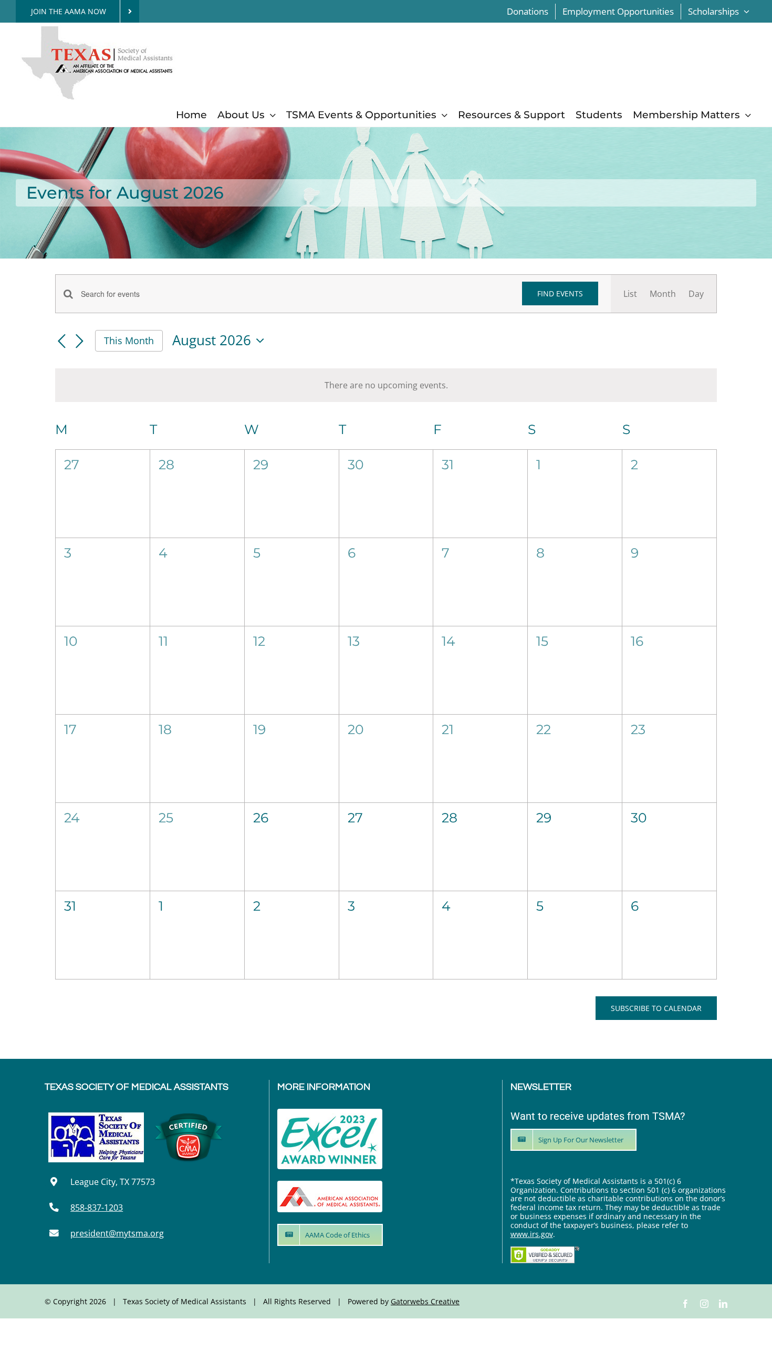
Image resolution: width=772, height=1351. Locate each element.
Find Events (560, 293)
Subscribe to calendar (656, 1008)
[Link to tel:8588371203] (54, 1207)
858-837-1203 (96, 1207)
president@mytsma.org (117, 1233)
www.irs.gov (531, 1234)
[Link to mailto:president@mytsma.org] (54, 1233)
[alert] (386, 385)
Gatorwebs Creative (425, 1301)
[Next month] (79, 341)
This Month (129, 340)
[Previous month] (61, 341)
